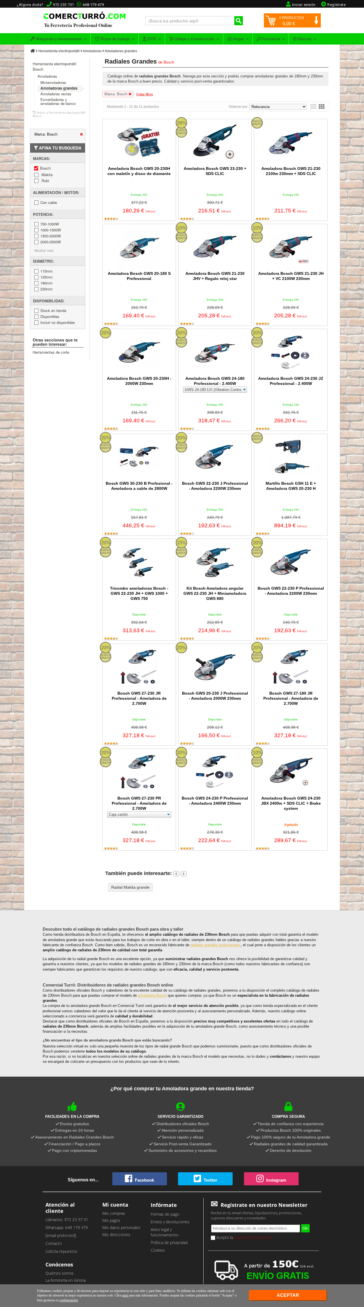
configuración (68, 1300)
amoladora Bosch (152, 995)
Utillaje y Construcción (193, 39)
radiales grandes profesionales (216, 945)
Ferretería (270, 39)
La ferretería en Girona (66, 1280)
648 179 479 (93, 5)
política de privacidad (252, 1237)
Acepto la (243, 1237)
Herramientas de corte (51, 352)
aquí (125, 1295)
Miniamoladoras (53, 82)
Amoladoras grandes (121, 51)
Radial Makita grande (130, 887)
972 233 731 (63, 5)
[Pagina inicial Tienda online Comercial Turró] (32, 51)
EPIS (151, 39)
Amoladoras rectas (55, 93)
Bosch (169, 62)
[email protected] (61, 1235)
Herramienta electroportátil (59, 51)
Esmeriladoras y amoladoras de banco (58, 101)
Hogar (238, 39)
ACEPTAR (288, 1295)
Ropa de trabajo (115, 39)
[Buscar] (238, 20)
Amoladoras (92, 51)
